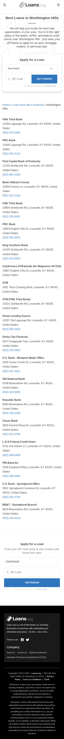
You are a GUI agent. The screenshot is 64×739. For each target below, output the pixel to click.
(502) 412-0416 (11, 518)
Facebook (22, 640)
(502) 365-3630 (11, 329)
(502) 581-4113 (11, 153)
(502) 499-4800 (11, 476)
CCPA (46, 679)
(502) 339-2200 (11, 413)
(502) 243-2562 (11, 132)
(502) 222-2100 (11, 195)
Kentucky (38, 104)
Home (6, 104)
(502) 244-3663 (11, 258)
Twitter (27, 640)
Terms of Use (51, 86)
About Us (11, 652)
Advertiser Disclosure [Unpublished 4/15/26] (26, 657)
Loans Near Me (21, 104)
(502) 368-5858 (11, 455)
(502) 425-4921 (11, 371)
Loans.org (36, 673)
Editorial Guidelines (38, 652)
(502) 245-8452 (11, 216)
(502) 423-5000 (11, 392)
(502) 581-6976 (11, 237)
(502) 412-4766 (11, 434)
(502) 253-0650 (11, 350)
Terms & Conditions (32, 679)
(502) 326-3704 (11, 497)
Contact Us (22, 652)
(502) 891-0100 (11, 174)
